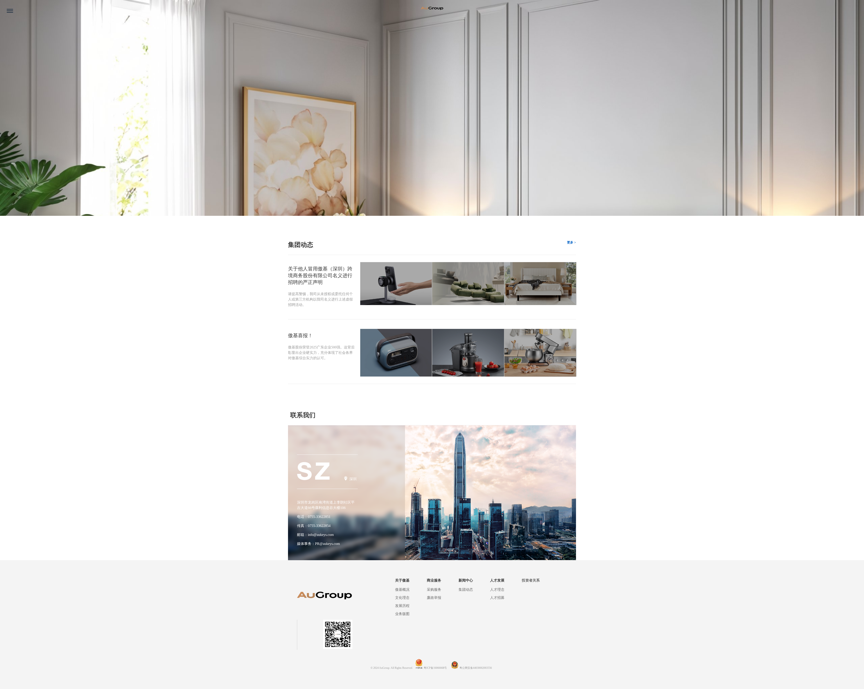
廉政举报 (434, 598)
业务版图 (402, 614)
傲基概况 (402, 589)
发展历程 (402, 606)
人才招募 (497, 598)
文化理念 (402, 598)
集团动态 (466, 589)
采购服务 (434, 589)
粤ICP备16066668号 (436, 667)
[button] (7, 214)
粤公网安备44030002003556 (475, 667)
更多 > (571, 242)
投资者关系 (531, 580)
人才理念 (497, 589)
